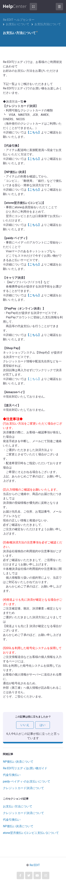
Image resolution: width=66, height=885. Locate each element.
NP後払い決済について (18, 761)
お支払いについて (17, 24)
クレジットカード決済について (23, 788)
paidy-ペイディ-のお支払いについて (26, 781)
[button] (33, 6)
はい (42, 725)
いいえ (25, 725)
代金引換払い (12, 775)
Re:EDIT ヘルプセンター (18, 19)
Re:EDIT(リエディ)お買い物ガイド (25, 768)
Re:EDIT (35, 865)
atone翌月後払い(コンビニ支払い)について (31, 833)
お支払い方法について (17, 806)
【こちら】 (33, 132)
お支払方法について (47, 24)
